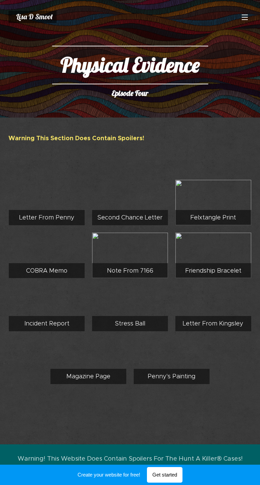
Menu (245, 17)
